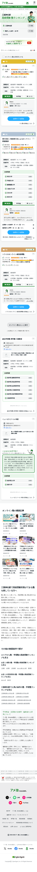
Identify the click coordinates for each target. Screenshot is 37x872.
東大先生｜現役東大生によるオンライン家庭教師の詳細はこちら (17, 238)
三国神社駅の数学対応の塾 (24, 700)
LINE (18, 797)
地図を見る (8, 349)
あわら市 (3, 680)
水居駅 (8, 668)
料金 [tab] (19, 96)
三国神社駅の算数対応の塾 (8, 703)
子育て (15, 803)
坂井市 (9, 680)
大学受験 (28, 797)
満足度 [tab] (8, 96)
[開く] (33, 225)
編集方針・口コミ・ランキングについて (17, 815)
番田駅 (30, 668)
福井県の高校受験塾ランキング (26, 773)
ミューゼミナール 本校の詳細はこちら (21, 497)
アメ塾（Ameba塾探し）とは (20, 811)
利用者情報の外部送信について (24, 822)
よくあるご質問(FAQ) (25, 826)
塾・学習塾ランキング (11, 9)
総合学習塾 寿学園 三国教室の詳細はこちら (19, 411)
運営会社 (5, 826)
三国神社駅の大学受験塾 (22, 696)
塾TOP (3, 9)
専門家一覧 (14, 818)
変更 (32, 26)
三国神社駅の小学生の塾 (7, 693)
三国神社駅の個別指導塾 (23, 703)
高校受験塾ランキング (11, 773)
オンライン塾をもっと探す (18, 325)
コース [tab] (30, 96)
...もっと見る (29, 113)
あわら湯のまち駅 (22, 668)
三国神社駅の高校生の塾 (7, 696)
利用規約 (29, 818)
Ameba (10, 848)
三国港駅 (13, 668)
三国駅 (3, 668)
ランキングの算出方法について (11, 50)
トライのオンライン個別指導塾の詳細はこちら (18, 311)
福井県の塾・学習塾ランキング (26, 9)
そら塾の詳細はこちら (25, 123)
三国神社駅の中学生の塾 (22, 693)
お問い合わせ (14, 826)
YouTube (25, 803)
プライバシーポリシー (8, 822)
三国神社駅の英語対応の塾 (8, 700)
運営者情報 (22, 818)
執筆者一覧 (5, 818)
